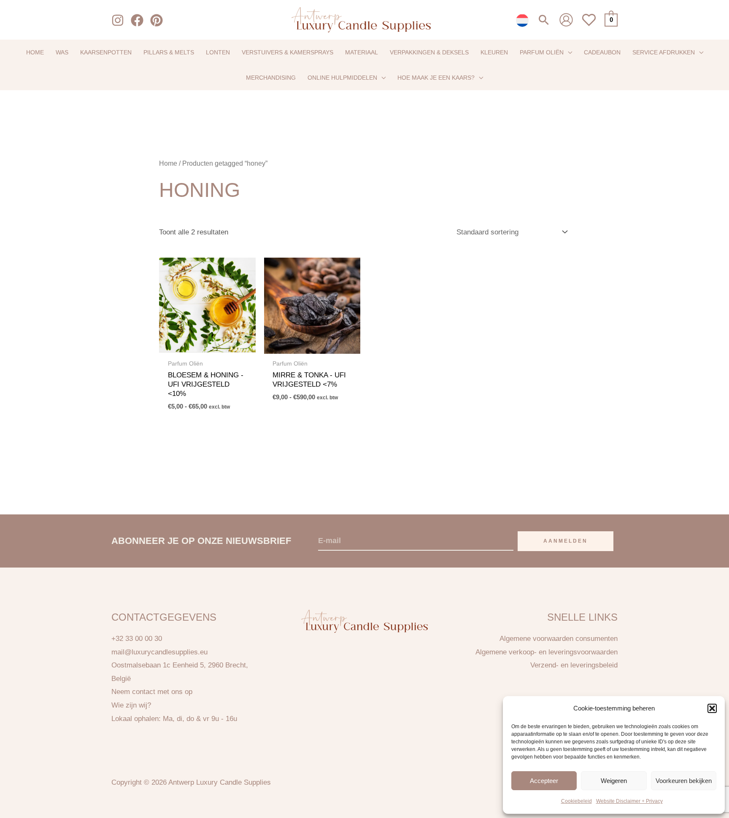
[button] (712, 708)
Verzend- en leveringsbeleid (574, 665)
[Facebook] (137, 20)
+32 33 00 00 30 (136, 639)
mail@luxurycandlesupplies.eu (159, 652)
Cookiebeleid (576, 801)
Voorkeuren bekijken (684, 780)
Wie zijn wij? (131, 705)
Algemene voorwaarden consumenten (559, 639)
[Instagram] (117, 20)
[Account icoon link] (566, 20)
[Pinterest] (156, 20)
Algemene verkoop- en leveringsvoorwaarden (546, 652)
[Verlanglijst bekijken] (589, 24)
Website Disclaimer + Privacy (629, 801)
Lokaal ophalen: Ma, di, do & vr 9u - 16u (174, 719)
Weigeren (614, 780)
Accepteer (544, 780)
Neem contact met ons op (151, 692)
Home (168, 163)
